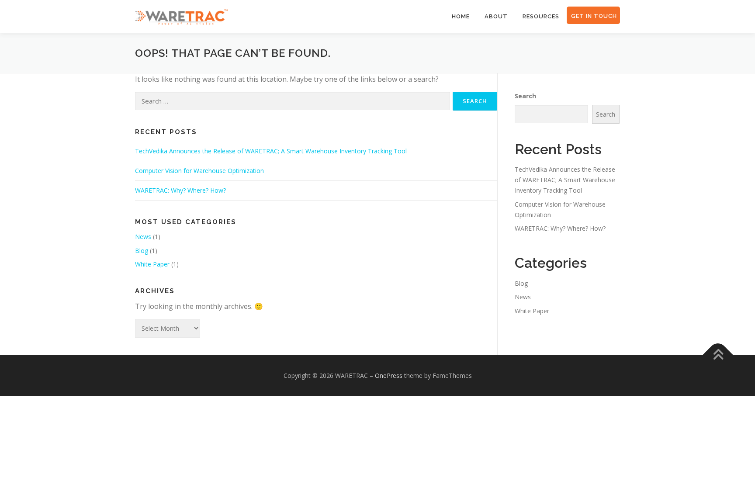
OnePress (388, 375)
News (143, 236)
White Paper (152, 264)
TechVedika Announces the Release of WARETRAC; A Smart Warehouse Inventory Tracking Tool (271, 151)
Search (525, 96)
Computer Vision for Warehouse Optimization (199, 170)
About (496, 16)
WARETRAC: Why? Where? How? (180, 190)
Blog (141, 250)
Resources (541, 16)
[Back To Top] (718, 355)
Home (461, 16)
